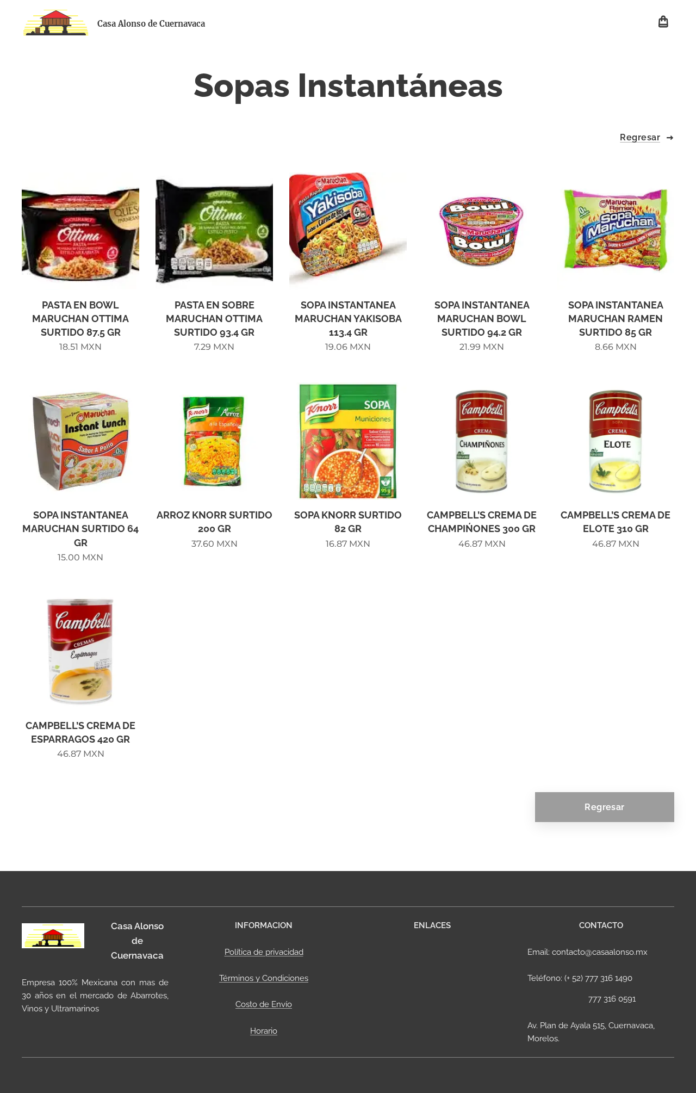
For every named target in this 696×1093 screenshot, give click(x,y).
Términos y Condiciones (263, 978)
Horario (263, 1031)
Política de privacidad (264, 952)
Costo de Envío (263, 1004)
